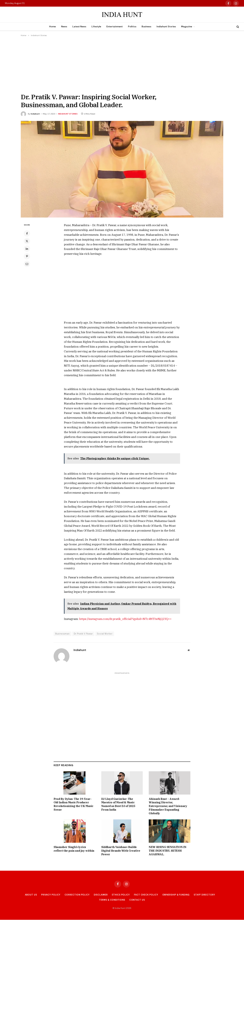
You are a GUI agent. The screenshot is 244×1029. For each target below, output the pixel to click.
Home (52, 26)
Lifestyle (96, 26)
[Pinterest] (27, 256)
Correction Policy (77, 894)
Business (146, 26)
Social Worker (104, 633)
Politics (132, 26)
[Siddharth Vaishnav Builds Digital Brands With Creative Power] (122, 831)
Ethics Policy (121, 894)
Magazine (186, 26)
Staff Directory (204, 894)
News (64, 26)
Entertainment (114, 26)
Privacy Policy (50, 894)
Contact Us (137, 899)
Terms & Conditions (112, 899)
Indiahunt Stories (166, 26)
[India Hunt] (122, 14)
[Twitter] (27, 241)
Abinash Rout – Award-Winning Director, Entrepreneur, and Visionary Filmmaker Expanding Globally (168, 806)
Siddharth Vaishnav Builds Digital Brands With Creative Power (120, 850)
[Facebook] (27, 233)
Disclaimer (101, 894)
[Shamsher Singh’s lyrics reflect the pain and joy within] (74, 831)
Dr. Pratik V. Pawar (83, 633)
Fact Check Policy (146, 894)
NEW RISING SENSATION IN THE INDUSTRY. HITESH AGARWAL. (167, 850)
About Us (31, 894)
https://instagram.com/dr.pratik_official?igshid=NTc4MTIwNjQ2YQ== (125, 619)
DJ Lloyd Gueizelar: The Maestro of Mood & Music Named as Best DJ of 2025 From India (118, 804)
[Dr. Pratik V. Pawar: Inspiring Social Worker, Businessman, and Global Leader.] (122, 169)
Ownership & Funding (176, 894)
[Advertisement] (122, 65)
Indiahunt (35, 113)
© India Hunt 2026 (122, 908)
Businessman (62, 633)
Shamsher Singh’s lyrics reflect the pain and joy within (74, 848)
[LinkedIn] (27, 249)
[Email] (27, 264)
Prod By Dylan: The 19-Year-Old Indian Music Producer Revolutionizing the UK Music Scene (73, 804)
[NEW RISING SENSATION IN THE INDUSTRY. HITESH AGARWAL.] (169, 831)
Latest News (79, 26)
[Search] (237, 26)
